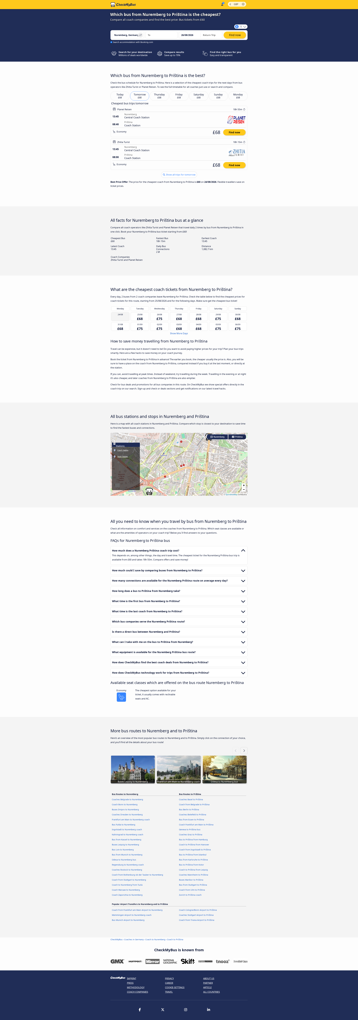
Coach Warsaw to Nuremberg (126, 890)
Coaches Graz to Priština (190, 834)
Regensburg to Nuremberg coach (128, 864)
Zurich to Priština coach (190, 895)
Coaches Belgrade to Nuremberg (127, 799)
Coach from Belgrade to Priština (194, 804)
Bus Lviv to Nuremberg (123, 849)
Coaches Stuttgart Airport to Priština (196, 915)
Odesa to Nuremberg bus (124, 859)
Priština (239, 437)
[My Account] (222, 4)
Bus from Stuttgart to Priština (193, 884)
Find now (234, 132)
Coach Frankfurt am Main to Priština (196, 824)
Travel (169, 991)
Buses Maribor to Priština (191, 879)
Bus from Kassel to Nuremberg (126, 839)
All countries (211, 991)
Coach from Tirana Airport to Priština (196, 920)
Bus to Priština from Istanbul (192, 854)
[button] (149, 491)
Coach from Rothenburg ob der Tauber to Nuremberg (137, 874)
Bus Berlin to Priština (189, 809)
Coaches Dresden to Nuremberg (127, 814)
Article (207, 987)
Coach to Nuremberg (155, 939)
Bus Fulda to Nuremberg (123, 824)
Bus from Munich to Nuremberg (127, 854)
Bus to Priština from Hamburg (193, 839)
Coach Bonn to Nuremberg (124, 804)
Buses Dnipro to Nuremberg (125, 809)
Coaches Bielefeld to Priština (192, 814)
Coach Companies (137, 991)
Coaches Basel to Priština (191, 799)
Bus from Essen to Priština (191, 819)
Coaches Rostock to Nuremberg (127, 869)
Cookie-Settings (174, 987)
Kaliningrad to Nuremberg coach (127, 834)
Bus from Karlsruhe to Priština (193, 859)
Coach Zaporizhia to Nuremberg (127, 895)
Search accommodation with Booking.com (133, 42)
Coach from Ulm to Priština (192, 890)
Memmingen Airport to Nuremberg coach (131, 915)
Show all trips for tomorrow (180, 174)
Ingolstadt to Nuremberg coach (127, 829)
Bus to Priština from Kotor (191, 864)
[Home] (123, 4)
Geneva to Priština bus (189, 829)
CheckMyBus (116, 939)
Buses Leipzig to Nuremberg (125, 844)
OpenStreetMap (231, 494)
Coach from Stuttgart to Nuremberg (129, 879)
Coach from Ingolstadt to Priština (195, 849)
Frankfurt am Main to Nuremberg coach (131, 819)
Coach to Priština (175, 939)
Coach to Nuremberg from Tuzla (127, 884)
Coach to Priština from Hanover (194, 844)
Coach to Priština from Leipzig (193, 869)
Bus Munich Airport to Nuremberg (128, 920)
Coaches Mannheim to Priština (193, 874)
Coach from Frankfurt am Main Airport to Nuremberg (137, 910)
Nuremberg (218, 437)
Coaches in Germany (134, 939)
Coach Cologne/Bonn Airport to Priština (198, 910)
